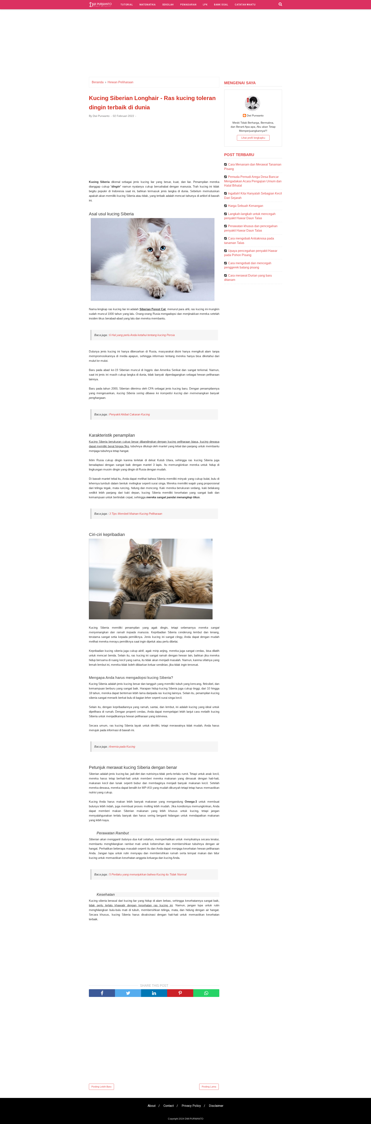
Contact (168, 1106)
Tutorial (127, 4)
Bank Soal (221, 4)
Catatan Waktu (245, 4)
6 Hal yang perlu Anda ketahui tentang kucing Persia (142, 335)
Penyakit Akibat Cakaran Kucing (129, 414)
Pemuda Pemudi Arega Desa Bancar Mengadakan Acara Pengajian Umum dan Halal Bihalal (253, 181)
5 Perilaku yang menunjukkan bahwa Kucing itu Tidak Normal (147, 874)
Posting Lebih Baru (101, 1086)
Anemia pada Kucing (122, 746)
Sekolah (168, 4)
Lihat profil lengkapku (253, 137)
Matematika (148, 4)
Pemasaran (188, 4)
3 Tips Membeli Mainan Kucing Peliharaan (135, 513)
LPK (205, 4)
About (152, 1106)
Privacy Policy (191, 1106)
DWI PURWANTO (194, 1118)
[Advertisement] (185, 44)
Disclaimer (216, 1106)
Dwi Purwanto (255, 115)
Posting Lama (209, 1086)
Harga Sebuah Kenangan (245, 205)
